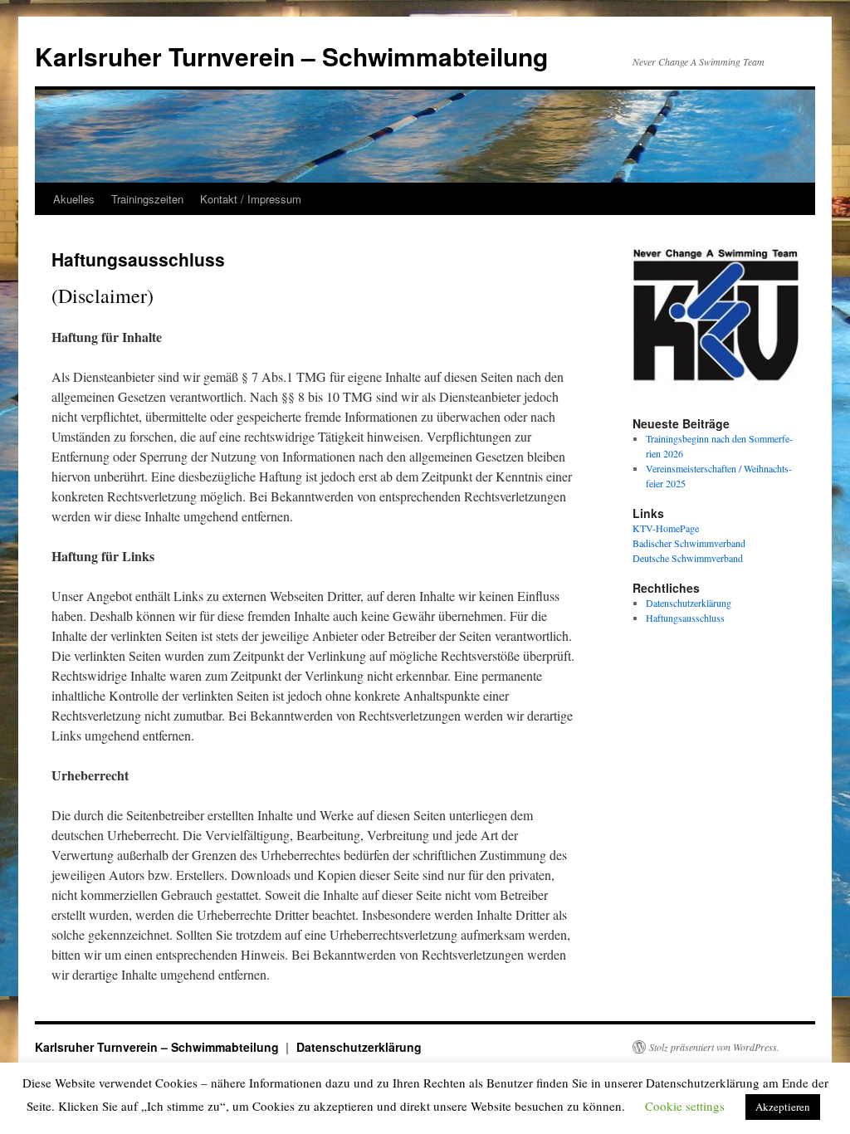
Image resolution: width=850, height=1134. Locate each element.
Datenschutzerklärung (688, 602)
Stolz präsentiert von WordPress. (714, 1046)
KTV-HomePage (666, 528)
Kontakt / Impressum (250, 199)
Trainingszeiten (147, 199)
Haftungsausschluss (685, 617)
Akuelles (74, 199)
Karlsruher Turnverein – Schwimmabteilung (291, 56)
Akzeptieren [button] (782, 1106)
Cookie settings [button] (685, 1105)
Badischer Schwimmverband (689, 543)
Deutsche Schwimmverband (688, 558)
